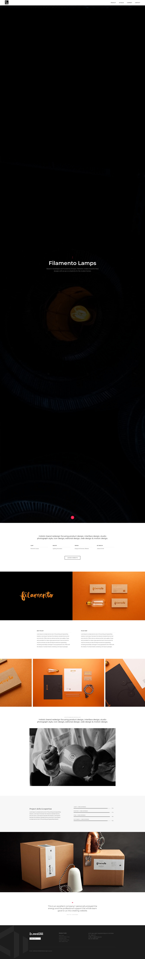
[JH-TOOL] (6, 2)
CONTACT (137, 2)
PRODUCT (113, 2)
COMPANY (129, 2)
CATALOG (121, 2)
